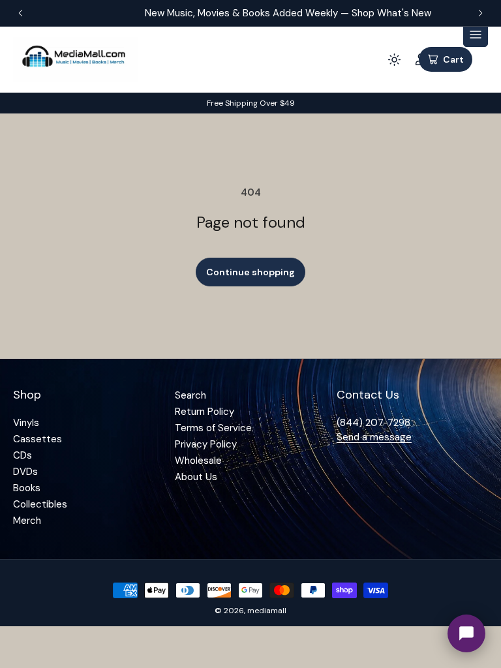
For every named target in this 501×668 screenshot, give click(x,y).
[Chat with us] (466, 633)
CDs (22, 455)
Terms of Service (213, 427)
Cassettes (37, 439)
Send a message (374, 437)
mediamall (266, 610)
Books (26, 487)
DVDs (25, 471)
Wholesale (198, 460)
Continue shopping (250, 272)
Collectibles (40, 504)
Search (190, 395)
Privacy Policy (206, 444)
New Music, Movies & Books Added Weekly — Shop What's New (251, 13)
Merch (27, 520)
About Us (196, 476)
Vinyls (26, 422)
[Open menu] (475, 34)
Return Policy (204, 411)
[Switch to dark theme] (394, 59)
